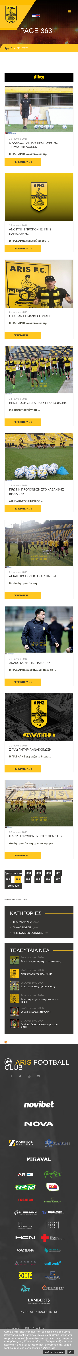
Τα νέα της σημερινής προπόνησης (41, 961)
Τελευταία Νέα (26, 922)
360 (48, 873)
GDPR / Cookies (34, 1328)
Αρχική (8, 48)
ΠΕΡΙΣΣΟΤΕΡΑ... (22, 162)
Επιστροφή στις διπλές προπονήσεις (38, 402)
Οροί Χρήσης (12, 1328)
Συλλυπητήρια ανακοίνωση (30, 749)
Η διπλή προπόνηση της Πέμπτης (35, 836)
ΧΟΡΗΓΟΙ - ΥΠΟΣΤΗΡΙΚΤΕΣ (39, 1311)
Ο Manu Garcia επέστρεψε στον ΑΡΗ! (39, 1026)
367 (58, 879)
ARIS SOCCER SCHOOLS (30, 932)
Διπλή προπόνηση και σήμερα (32, 576)
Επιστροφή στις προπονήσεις (38, 986)
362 (8, 879)
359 (38, 873)
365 (38, 879)
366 (48, 879)
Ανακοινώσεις (25, 927)
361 (58, 873)
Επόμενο (13, 885)
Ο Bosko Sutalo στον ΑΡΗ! (36, 1011)
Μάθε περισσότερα (54, 1352)
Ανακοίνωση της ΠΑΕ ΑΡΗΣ (29, 662)
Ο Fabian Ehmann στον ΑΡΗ (30, 316)
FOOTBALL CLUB (37, 1065)
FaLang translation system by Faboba (16, 899)
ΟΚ (70, 1352)
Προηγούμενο (13, 873)
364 (28, 879)
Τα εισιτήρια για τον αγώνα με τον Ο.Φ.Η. (40, 1000)
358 (28, 873)
